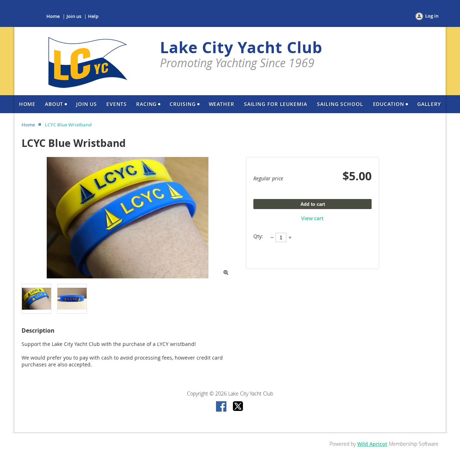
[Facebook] (221, 407)
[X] (238, 407)
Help (93, 16)
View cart (312, 218)
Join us (73, 16)
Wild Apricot (372, 443)
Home (53, 16)
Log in (431, 16)
